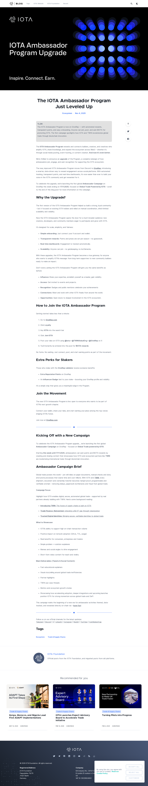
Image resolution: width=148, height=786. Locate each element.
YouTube (84, 622)
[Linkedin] (69, 756)
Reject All (134, 772)
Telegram (39, 622)
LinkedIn (58, 622)
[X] (128, 131)
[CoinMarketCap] (94, 756)
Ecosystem (67, 113)
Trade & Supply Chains (56, 637)
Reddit (76, 622)
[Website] (74, 749)
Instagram (68, 622)
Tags (28, 3)
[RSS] (89, 756)
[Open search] (131, 3)
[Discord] (64, 756)
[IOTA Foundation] (38, 658)
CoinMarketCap (95, 622)
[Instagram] (74, 756)
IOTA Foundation (53, 3)
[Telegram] (59, 756)
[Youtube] (79, 756)
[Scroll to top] (128, 123)
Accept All (134, 767)
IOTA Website (38, 3)
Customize (134, 778)
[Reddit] (84, 756)
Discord (48, 622)
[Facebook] (128, 139)
